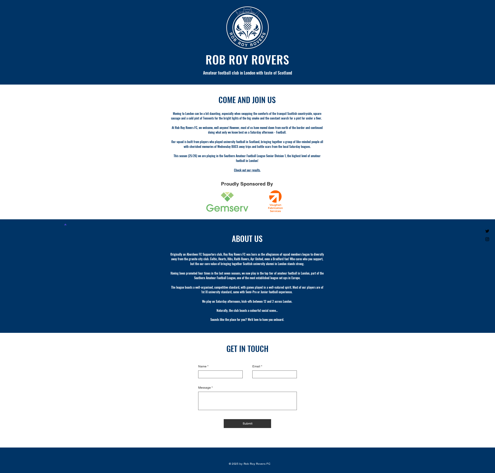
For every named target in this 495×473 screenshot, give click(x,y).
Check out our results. (247, 170)
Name (202, 366)
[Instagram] (487, 239)
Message (204, 387)
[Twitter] (487, 231)
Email (256, 366)
